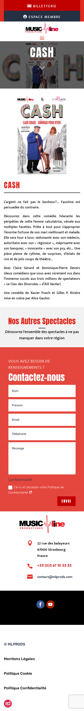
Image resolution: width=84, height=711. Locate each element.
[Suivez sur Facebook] (40, 604)
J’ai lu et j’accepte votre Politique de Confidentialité (36, 489)
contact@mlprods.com (54, 577)
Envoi (66, 501)
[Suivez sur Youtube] (50, 604)
